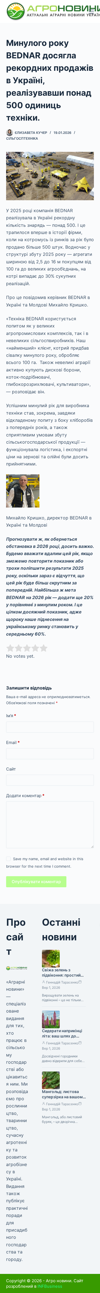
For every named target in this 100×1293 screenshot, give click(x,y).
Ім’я (11, 715)
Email (13, 742)
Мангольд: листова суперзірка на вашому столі (63, 1096)
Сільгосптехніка (22, 138)
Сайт (11, 769)
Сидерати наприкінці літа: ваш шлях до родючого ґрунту (62, 1036)
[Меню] (91, 11)
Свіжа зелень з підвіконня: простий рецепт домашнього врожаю (61, 977)
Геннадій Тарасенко (62, 982)
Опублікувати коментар (36, 881)
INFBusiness (50, 1286)
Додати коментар (25, 795)
